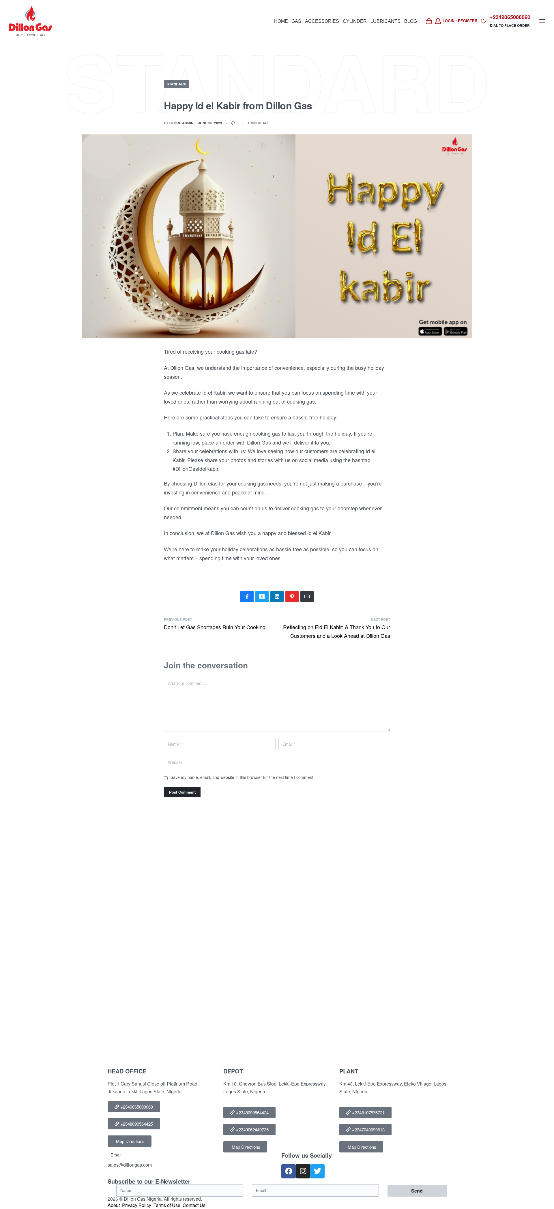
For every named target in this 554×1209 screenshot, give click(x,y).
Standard (176, 84)
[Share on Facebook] (247, 596)
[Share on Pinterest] (292, 596)
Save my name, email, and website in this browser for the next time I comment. (243, 777)
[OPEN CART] (429, 21)
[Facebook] (288, 1171)
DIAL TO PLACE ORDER (510, 25)
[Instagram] (303, 1171)
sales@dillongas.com (130, 1164)
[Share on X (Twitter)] (262, 596)
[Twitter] (317, 1171)
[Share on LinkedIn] (277, 596)
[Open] (483, 21)
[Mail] (307, 596)
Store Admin (181, 122)
